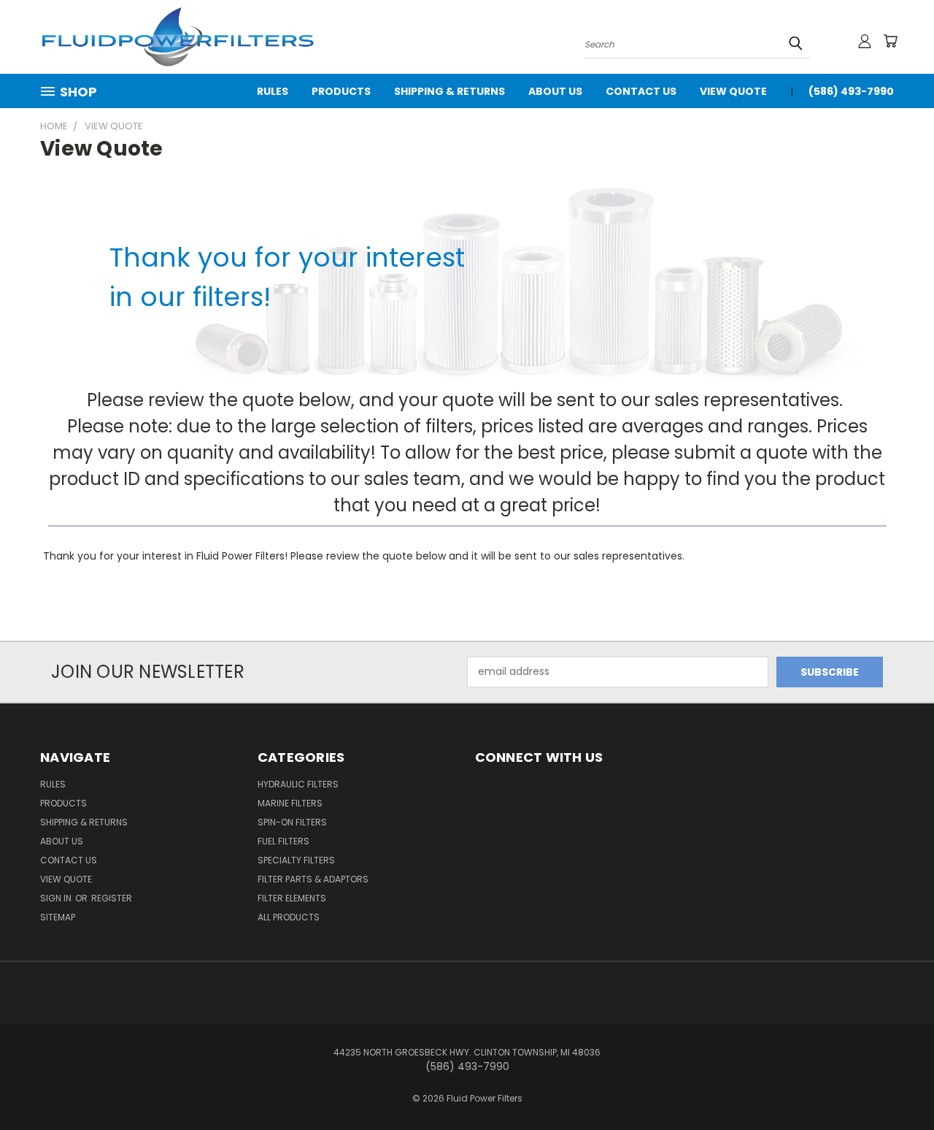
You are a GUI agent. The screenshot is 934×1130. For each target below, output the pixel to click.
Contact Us (641, 91)
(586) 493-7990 (851, 91)
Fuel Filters (283, 841)
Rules (272, 91)
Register (111, 898)
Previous (896, 1084)
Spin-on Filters (292, 822)
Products (341, 91)
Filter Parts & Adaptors (313, 879)
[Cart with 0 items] (890, 41)
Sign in (57, 898)
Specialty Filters (296, 860)
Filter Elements (292, 898)
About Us (555, 91)
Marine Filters (290, 803)
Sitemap (57, 917)
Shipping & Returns (449, 91)
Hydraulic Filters (298, 784)
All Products (289, 917)
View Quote (733, 91)
